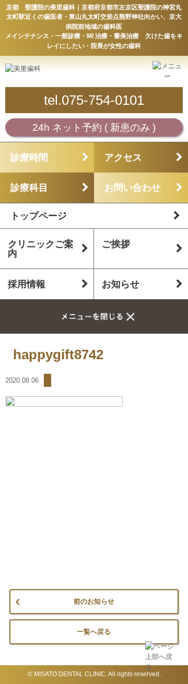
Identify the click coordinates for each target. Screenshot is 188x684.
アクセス (123, 157)
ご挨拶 (116, 244)
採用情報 (26, 284)
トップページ (38, 216)
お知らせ (120, 284)
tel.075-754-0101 (94, 100)
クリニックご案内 (41, 249)
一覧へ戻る (94, 632)
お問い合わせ (132, 187)
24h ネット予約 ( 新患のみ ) (94, 127)
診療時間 (29, 157)
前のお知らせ (94, 601)
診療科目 (29, 187)
